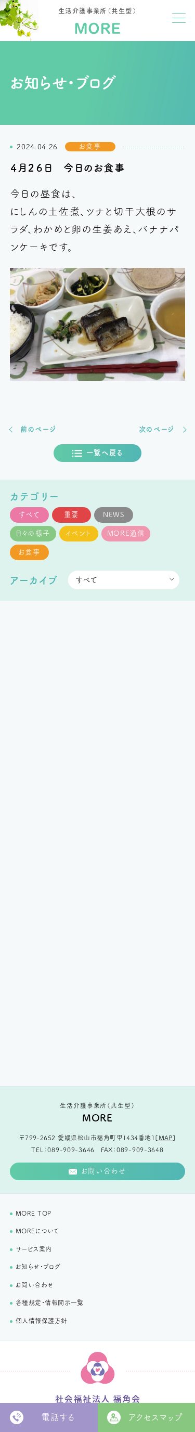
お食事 (29, 552)
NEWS (113, 514)
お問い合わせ (35, 1285)
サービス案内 (34, 1249)
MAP (166, 1137)
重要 (71, 514)
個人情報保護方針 (42, 1321)
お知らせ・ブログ (38, 1266)
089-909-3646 (71, 1149)
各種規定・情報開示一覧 (50, 1302)
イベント (79, 533)
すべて (29, 514)
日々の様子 (33, 533)
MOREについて (37, 1231)
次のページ (157, 429)
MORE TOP (33, 1213)
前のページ (38, 429)
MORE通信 (126, 533)
